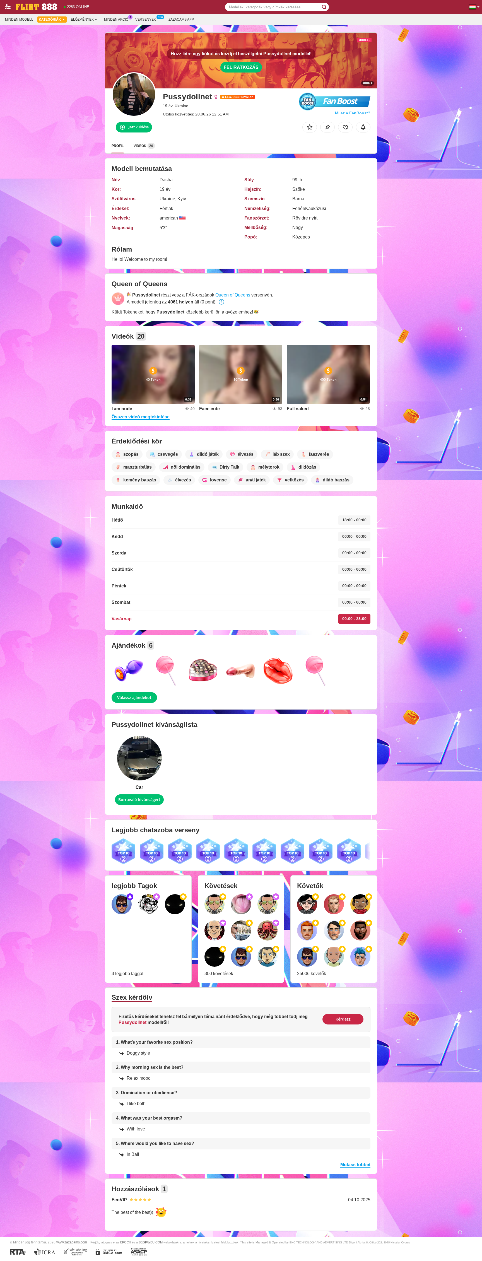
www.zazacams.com (71, 1242)
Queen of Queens (232, 295)
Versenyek (145, 19)
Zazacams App (181, 19)
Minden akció (116, 19)
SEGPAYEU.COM (151, 1242)
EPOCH (125, 1242)
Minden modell (19, 19)
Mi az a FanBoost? (352, 113)
